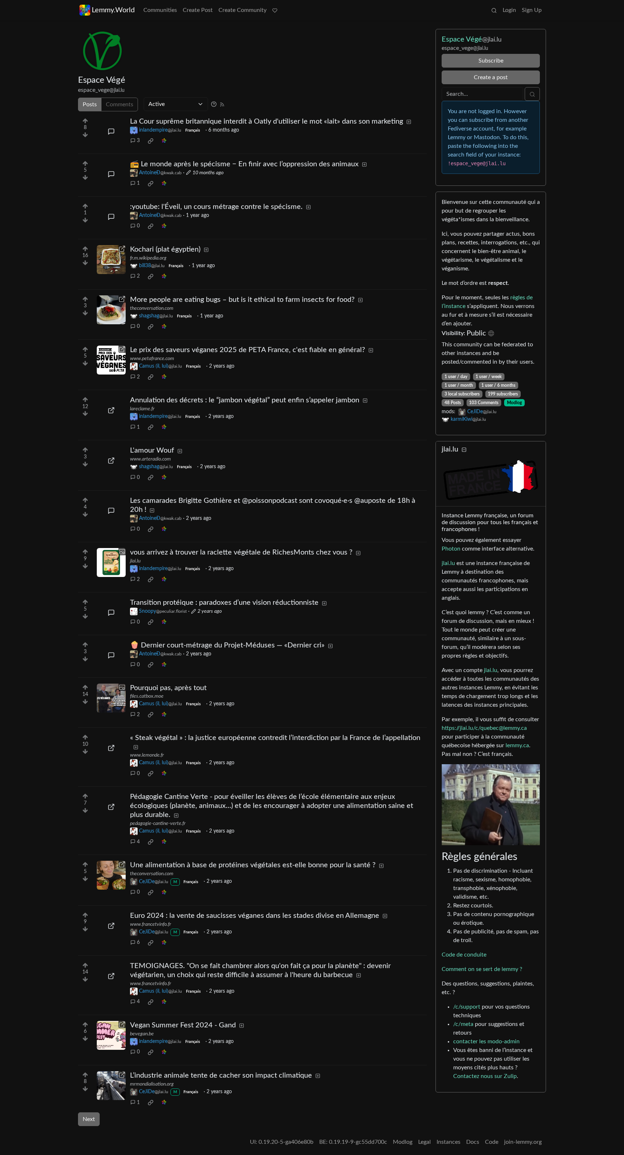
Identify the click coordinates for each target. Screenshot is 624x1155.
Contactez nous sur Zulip (485, 1076)
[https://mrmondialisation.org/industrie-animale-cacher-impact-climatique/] (111, 1085)
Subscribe (490, 61)
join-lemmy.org (523, 1142)
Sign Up (532, 10)
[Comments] (111, 131)
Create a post (491, 77)
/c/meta (463, 1024)
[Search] (494, 10)
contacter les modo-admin (486, 1041)
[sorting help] (214, 104)
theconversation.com (151, 308)
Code (491, 1142)
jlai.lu (135, 561)
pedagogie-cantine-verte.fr (158, 823)
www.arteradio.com (150, 459)
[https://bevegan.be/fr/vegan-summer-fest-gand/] (111, 1035)
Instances (448, 1142)
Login (509, 10)
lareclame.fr (142, 408)
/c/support (466, 1007)
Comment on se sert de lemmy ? (482, 969)
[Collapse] (464, 449)
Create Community (242, 10)
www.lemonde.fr (147, 755)
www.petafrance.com (152, 358)
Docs (472, 1142)
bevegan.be (142, 1033)
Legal (424, 1142)
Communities (160, 10)
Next (89, 1119)
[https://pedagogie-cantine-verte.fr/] (111, 806)
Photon (451, 549)
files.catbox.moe (147, 696)
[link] (150, 141)
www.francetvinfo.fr (150, 924)
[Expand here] (111, 562)
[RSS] (222, 104)
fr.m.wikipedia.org (148, 258)
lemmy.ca (517, 745)
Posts (90, 104)
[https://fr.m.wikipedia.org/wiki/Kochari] (111, 259)
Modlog (514, 403)
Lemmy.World (113, 10)
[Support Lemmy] (274, 10)
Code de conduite (464, 955)
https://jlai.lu (457, 728)
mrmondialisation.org (152, 1084)
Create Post (198, 10)
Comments (119, 104)
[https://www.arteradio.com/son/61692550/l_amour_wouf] (111, 460)
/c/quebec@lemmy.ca (500, 728)
